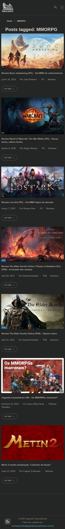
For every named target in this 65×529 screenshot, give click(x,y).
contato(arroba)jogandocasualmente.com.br (32, 526)
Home (9, 21)
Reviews (52, 79)
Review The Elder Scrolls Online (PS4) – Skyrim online (29, 333)
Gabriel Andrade (31, 276)
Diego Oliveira (31, 148)
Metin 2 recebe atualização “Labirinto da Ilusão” (26, 465)
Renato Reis (29, 208)
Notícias (49, 471)
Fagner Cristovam (32, 471)
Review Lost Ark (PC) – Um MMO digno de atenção (28, 202)
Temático (6, 407)
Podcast (52, 404)
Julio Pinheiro (30, 79)
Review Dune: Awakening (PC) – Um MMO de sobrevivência (32, 73)
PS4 (45, 276)
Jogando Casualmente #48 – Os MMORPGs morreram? (30, 397)
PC (42, 79)
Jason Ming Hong (35, 404)
